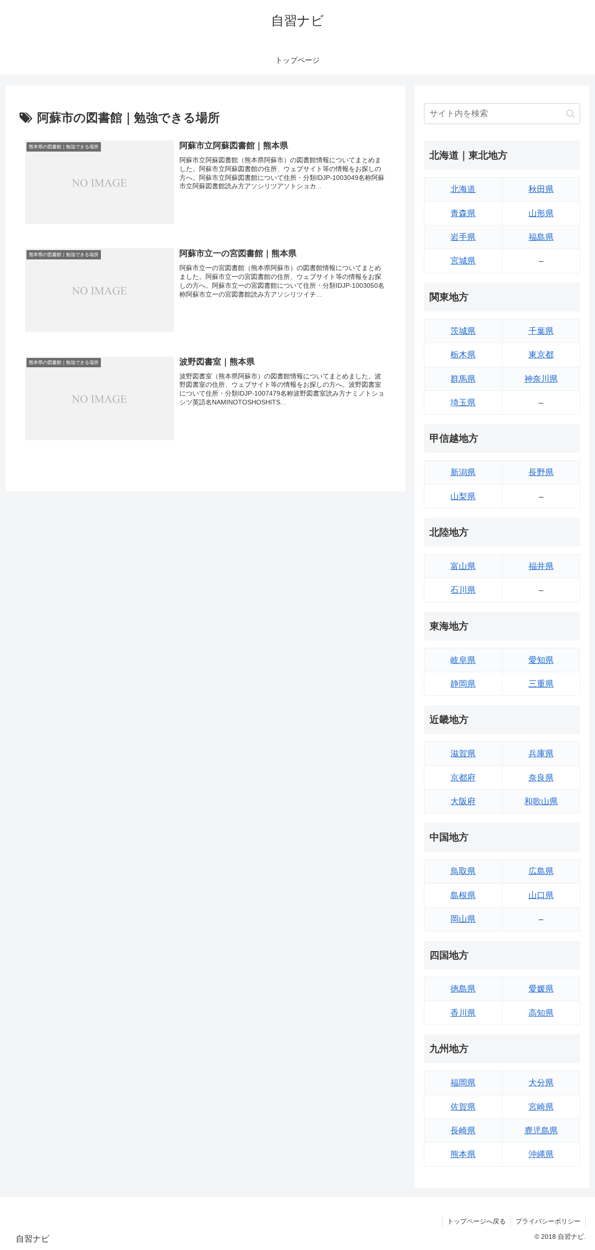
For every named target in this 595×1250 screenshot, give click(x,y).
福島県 (541, 237)
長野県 (541, 472)
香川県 (463, 1013)
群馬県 (463, 379)
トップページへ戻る (476, 1221)
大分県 (541, 1082)
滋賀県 (463, 753)
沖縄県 (541, 1154)
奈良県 (541, 777)
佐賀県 (463, 1106)
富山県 (463, 566)
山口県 (541, 895)
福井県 (541, 566)
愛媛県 (541, 988)
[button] (570, 113)
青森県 (463, 213)
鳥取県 (463, 871)
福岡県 (463, 1082)
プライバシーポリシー (548, 1221)
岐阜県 (463, 660)
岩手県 (463, 237)
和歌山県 (541, 801)
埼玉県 (463, 402)
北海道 (463, 189)
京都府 (463, 777)
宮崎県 (541, 1106)
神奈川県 (541, 379)
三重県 (541, 683)
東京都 (541, 354)
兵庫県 (541, 753)
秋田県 (541, 189)
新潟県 (463, 472)
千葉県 (541, 331)
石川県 (463, 590)
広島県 (541, 871)
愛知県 (541, 660)
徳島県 (463, 988)
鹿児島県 (541, 1130)
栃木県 (463, 354)
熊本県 (463, 1154)
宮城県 (463, 260)
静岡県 (463, 683)
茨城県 (463, 331)
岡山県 (463, 919)
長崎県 (463, 1130)
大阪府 (463, 801)
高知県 (541, 1013)
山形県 (541, 213)
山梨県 (463, 496)
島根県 (463, 895)
